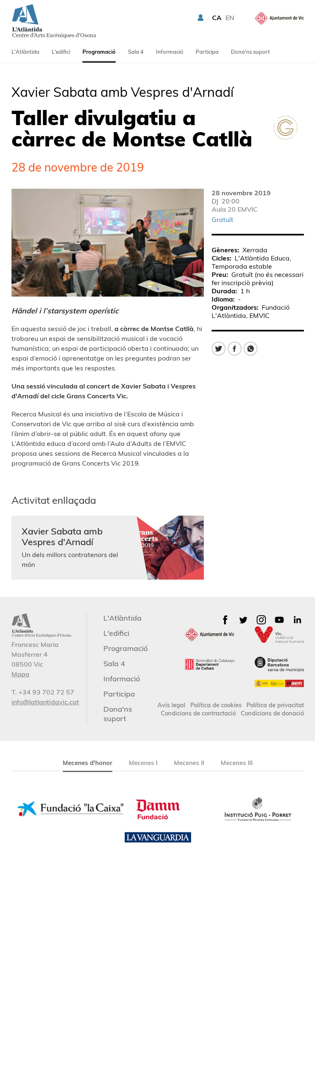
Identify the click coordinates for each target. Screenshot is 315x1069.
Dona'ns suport (250, 51)
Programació (99, 51)
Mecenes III (237, 763)
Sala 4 (136, 51)
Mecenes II (189, 763)
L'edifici (61, 51)
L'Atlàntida (25, 51)
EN (230, 18)
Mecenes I (143, 763)
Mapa (20, 674)
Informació (169, 51)
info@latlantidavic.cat (45, 702)
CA (216, 18)
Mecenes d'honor (87, 763)
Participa (207, 51)
